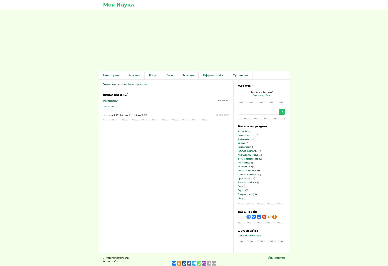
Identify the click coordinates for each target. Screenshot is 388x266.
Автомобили (243, 131)
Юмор (240, 198)
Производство (244, 178)
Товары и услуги (245, 194)
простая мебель (110, 106)
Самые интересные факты (249, 235)
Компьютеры (244, 147)
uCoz (116, 261)
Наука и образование (137, 84)
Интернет (242, 143)
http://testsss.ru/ (110, 101)
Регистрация (258, 95)
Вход (268, 95)
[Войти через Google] (269, 217)
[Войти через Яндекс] (264, 217)
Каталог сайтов (119, 84)
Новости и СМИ (245, 166)
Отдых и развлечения (247, 174)
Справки (242, 190)
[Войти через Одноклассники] (274, 217)
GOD (130, 115)
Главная (106, 84)
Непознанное (244, 163)
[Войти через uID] (248, 217)
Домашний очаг (245, 139)
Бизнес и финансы (246, 135)
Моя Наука (118, 4)
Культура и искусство (248, 151)
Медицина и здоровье (248, 155)
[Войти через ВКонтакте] (254, 217)
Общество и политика (248, 170)
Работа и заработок (247, 182)
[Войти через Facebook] (259, 217)
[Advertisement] (194, 40)
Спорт (240, 186)
